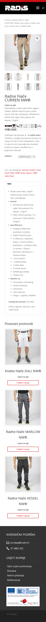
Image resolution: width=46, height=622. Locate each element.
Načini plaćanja (15, 575)
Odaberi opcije (22, 382)
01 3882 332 (16, 548)
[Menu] (37, 7)
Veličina (8, 156)
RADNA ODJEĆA (18, 20)
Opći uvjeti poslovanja (19, 566)
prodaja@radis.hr (20, 542)
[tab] (23, 184)
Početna (8, 20)
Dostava (11, 570)
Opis (9, 183)
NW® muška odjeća (22, 23)
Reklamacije (13, 579)
